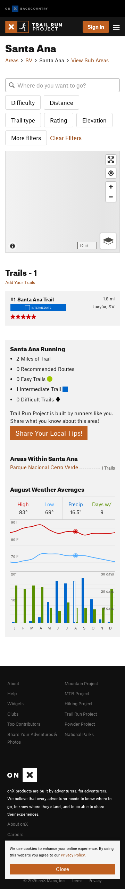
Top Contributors (23, 724)
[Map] (62, 201)
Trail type (23, 120)
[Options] (108, 241)
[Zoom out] (111, 197)
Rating (58, 120)
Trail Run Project (81, 714)
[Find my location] (111, 173)
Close (62, 869)
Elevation (94, 120)
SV (28, 60)
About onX (17, 824)
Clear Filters (66, 137)
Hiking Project (78, 703)
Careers (15, 834)
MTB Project (77, 693)
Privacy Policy (73, 855)
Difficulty (23, 102)
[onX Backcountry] (26, 9)
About (13, 683)
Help (12, 693)
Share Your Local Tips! (48, 433)
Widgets (15, 703)
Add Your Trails (20, 282)
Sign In (96, 27)
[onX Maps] (22, 780)
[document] (62, 859)
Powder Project (80, 724)
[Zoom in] (111, 187)
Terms (77, 880)
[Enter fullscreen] (111, 160)
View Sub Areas (90, 60)
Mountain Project (81, 683)
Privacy (95, 880)
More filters (26, 137)
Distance (61, 102)
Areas (11, 60)
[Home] (37, 27)
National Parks (79, 734)
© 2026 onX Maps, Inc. (44, 880)
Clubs (12, 714)
